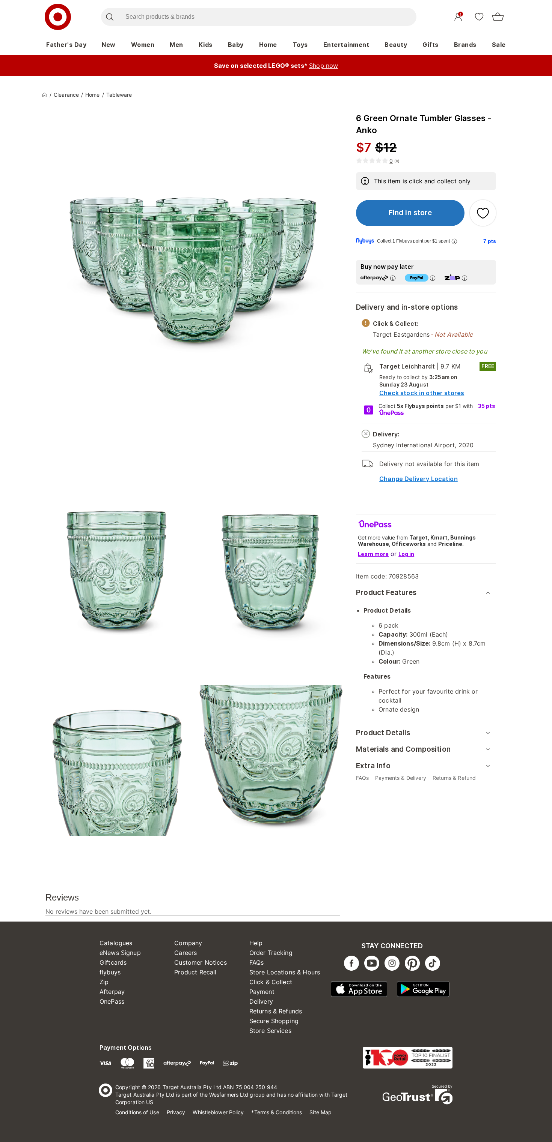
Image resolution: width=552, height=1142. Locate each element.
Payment (261, 991)
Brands (465, 44)
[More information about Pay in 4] (433, 278)
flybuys (110, 972)
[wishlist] (479, 16)
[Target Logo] (58, 17)
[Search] (109, 17)
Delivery (261, 1001)
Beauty (396, 44)
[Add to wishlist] (483, 213)
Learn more (373, 554)
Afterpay (112, 991)
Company (188, 943)
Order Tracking (271, 952)
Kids (206, 44)
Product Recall (195, 972)
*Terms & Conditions (276, 1112)
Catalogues (116, 943)
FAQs (256, 962)
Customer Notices (200, 962)
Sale (499, 44)
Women (143, 44)
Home (268, 44)
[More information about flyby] (454, 241)
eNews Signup (120, 952)
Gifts (430, 44)
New (109, 44)
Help (256, 943)
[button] (410, 213)
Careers (185, 952)
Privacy (176, 1112)
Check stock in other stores (421, 393)
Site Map (320, 1112)
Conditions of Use (137, 1112)
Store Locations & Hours (284, 972)
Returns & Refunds (275, 1011)
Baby (236, 44)
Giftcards (113, 962)
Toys (300, 44)
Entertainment (346, 44)
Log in (406, 554)
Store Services (270, 1030)
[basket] (498, 17)
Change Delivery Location (418, 479)
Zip (104, 982)
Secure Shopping (274, 1021)
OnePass (112, 1001)
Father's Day (66, 44)
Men (176, 44)
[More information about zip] (465, 278)
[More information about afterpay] (393, 278)
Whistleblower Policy (218, 1112)
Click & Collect (270, 982)
